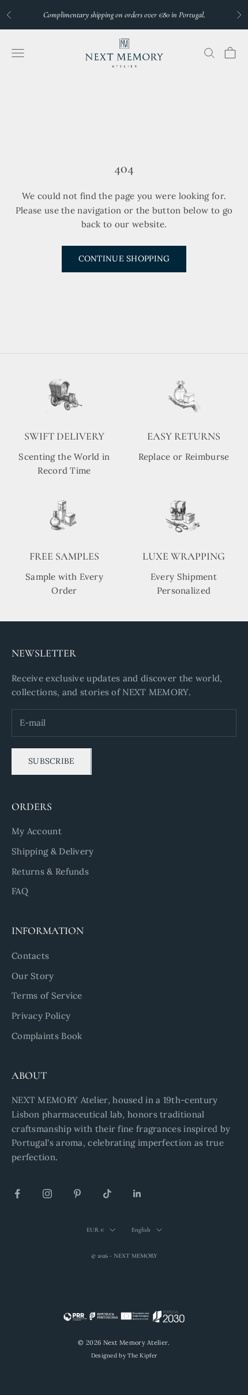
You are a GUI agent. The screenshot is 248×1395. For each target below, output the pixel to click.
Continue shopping (124, 258)
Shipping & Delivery (53, 851)
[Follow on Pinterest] (77, 1193)
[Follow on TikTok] (107, 1193)
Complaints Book (47, 1035)
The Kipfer (142, 1355)
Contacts (30, 955)
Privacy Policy (41, 1015)
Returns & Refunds (50, 871)
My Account (37, 831)
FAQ (20, 891)
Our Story (33, 975)
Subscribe (51, 761)
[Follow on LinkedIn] (137, 1193)
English (141, 1229)
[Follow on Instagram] (47, 1193)
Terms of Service (47, 995)
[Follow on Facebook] (17, 1193)
